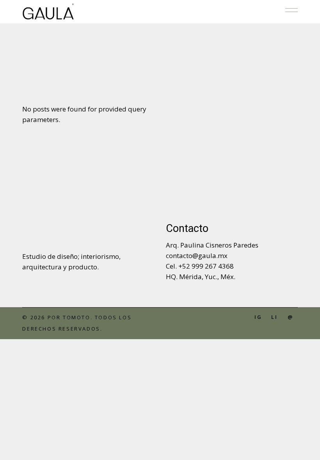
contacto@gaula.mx (197, 255)
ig (258, 316)
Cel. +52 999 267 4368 (200, 266)
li (274, 316)
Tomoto (77, 317)
